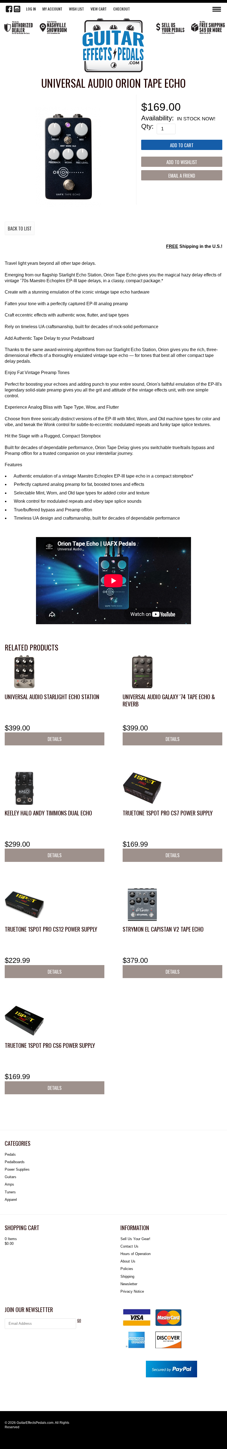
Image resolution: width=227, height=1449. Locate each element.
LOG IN (31, 9)
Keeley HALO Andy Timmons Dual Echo (48, 812)
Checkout (121, 9)
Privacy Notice (132, 1291)
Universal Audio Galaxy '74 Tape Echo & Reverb (169, 700)
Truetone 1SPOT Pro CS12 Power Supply (51, 929)
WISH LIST (76, 9)
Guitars (10, 1177)
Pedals (10, 1154)
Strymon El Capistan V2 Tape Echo (163, 929)
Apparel (11, 1199)
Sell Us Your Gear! (135, 1239)
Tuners (10, 1192)
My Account (52, 9)
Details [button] (54, 738)
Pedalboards (15, 1162)
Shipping (127, 1276)
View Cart (99, 9)
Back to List (20, 228)
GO (79, 1320)
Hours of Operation (135, 1254)
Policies (126, 1269)
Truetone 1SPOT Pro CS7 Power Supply (168, 812)
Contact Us (129, 1246)
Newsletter (128, 1284)
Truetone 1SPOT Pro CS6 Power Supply (50, 1045)
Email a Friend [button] (181, 175)
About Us (127, 1261)
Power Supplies (17, 1169)
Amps (9, 1184)
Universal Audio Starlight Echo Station (52, 696)
